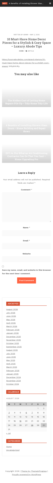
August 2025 (12, 350)
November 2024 (13, 381)
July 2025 (10, 354)
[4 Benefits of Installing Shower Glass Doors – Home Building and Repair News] (26, 121)
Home (21, 51)
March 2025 (11, 367)
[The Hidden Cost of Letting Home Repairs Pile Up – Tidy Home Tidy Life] (26, 93)
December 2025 (13, 337)
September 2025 (14, 347)
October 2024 (12, 384)
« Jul (8, 433)
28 (32, 425)
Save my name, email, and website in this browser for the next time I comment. (26, 271)
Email (26, 241)
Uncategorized (12, 450)
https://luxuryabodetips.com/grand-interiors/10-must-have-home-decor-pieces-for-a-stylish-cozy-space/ (25, 62)
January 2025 (12, 374)
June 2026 (11, 316)
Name (26, 227)
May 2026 (10, 320)
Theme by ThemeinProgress (34, 471)
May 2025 (10, 360)
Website (27, 254)
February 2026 (12, 330)
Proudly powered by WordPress (26, 474)
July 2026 (10, 313)
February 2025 (12, 370)
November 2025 (13, 340)
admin (25, 35)
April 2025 (10, 364)
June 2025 (11, 357)
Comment (26, 190)
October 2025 (12, 343)
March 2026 (11, 326)
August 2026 (12, 309)
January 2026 (12, 333)
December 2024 (13, 377)
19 (20, 421)
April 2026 (11, 323)
